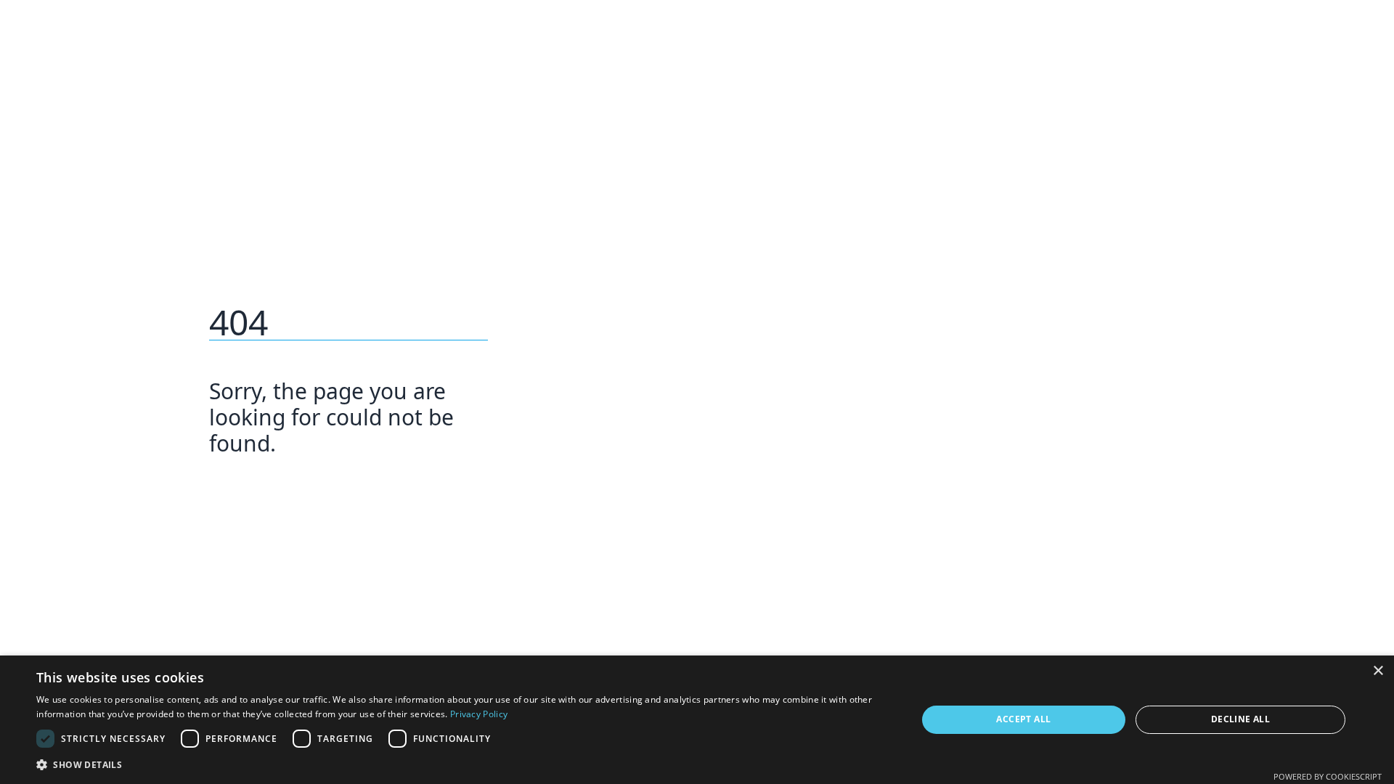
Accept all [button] (1023, 719)
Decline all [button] (1240, 719)
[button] (463, 764)
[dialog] (697, 720)
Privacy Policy (479, 714)
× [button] (1377, 671)
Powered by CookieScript (1327, 776)
